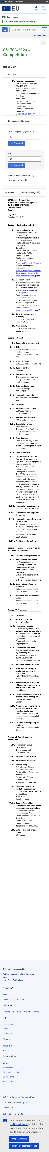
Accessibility (8, 1033)
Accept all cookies (19, 1139)
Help (5, 995)
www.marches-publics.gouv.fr (28, 276)
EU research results (11, 1072)
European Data (9, 1068)
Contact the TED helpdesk (13, 999)
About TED (7, 1046)
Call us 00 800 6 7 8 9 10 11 (14, 1114)
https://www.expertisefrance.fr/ (28, 271)
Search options (40, 36)
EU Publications (9, 1082)
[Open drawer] (6, 45)
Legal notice (8, 1024)
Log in (36, 10)
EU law (6, 1063)
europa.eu (23, 1102)
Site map (6, 1051)
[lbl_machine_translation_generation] (33, 176)
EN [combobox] (11, 137)
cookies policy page (19, 1124)
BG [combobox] (11, 159)
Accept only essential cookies (24, 1146)
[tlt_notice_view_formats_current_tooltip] (38, 192)
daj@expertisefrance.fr (31, 114)
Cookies (6, 1029)
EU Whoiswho (8, 1077)
